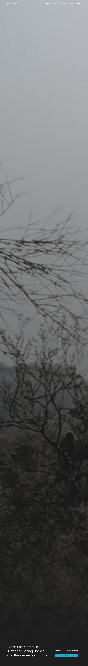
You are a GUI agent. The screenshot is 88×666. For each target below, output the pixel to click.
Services (56, 3)
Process (63, 3)
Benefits (71, 3)
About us (48, 3)
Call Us (66, 655)
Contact (79, 3)
